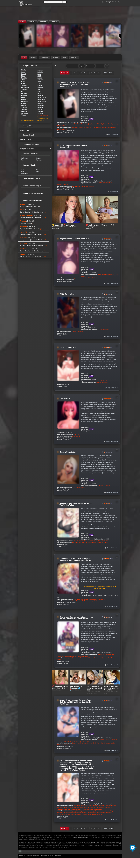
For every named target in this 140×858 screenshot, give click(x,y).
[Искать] (64, 2)
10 (98, 73)
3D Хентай (44, 57)
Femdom (40, 107)
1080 (37, 171)
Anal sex (40, 70)
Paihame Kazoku (27, 223)
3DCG (39, 82)
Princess (40, 103)
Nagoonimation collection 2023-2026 (74, 239)
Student (40, 111)
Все (24, 57)
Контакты (44, 855)
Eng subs (39, 160)
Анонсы (74, 57)
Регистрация (109, 2)
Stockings (24, 113)
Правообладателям (32, 855)
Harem (40, 85)
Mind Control (42, 97)
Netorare (24, 93)
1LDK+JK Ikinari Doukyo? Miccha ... (33, 245)
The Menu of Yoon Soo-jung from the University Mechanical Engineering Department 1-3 (74, 84)
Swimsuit (24, 111)
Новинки (58, 855)
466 (105, 73)
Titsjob (23, 115)
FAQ (51, 855)
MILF (39, 93)
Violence (24, 109)
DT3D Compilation (67, 294)
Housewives (25, 87)
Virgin (23, 76)
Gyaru (23, 72)
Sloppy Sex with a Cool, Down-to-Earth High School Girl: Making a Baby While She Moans (75, 702)
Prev (20, 36)
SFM (39, 89)
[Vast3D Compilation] (95, 35)
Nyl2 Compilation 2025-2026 (31, 206)
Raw (22, 160)
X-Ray (39, 83)
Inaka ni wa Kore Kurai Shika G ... (33, 217)
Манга (55, 57)
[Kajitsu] (113, 35)
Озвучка (38, 158)
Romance (40, 87)
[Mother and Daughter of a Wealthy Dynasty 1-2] (44, 35)
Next (120, 36)
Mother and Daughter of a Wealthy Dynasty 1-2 (73, 146)
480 (37, 169)
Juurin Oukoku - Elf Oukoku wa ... (33, 212)
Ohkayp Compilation (68, 452)
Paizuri (40, 78)
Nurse (39, 91)
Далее (111, 73)
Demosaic (24, 173)
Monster (40, 95)
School (23, 74)
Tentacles (24, 89)
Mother (23, 103)
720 (22, 171)
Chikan (23, 105)
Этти (64, 57)
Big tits (23, 70)
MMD (23, 83)
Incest (23, 82)
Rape (39, 74)
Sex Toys (40, 109)
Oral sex (40, 80)
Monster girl (41, 99)
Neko (23, 97)
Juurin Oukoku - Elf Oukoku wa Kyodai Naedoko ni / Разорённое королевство (76, 559)
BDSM (39, 76)
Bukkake (40, 72)
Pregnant (24, 95)
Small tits (24, 78)
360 (22, 169)
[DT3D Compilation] (78, 35)
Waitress (24, 107)
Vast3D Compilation (68, 347)
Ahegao (23, 80)
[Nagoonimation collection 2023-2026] (61, 35)
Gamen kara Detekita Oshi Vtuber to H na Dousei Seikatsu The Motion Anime (76, 618)
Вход (118, 2)
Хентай (33, 57)
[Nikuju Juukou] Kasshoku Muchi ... (33, 240)
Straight (40, 113)
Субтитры (24, 158)
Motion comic (42, 101)
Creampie (24, 101)
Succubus (41, 105)
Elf (22, 91)
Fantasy (23, 99)
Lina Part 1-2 (65, 399)
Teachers (24, 85)
